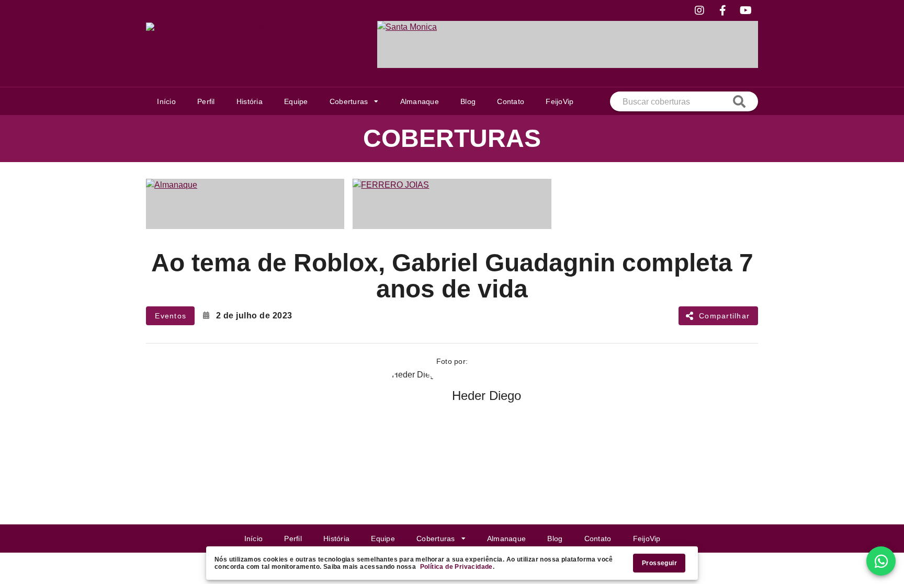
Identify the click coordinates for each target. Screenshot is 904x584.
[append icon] (739, 101)
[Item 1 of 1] (567, 44)
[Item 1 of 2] (452, 204)
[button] (354, 101)
